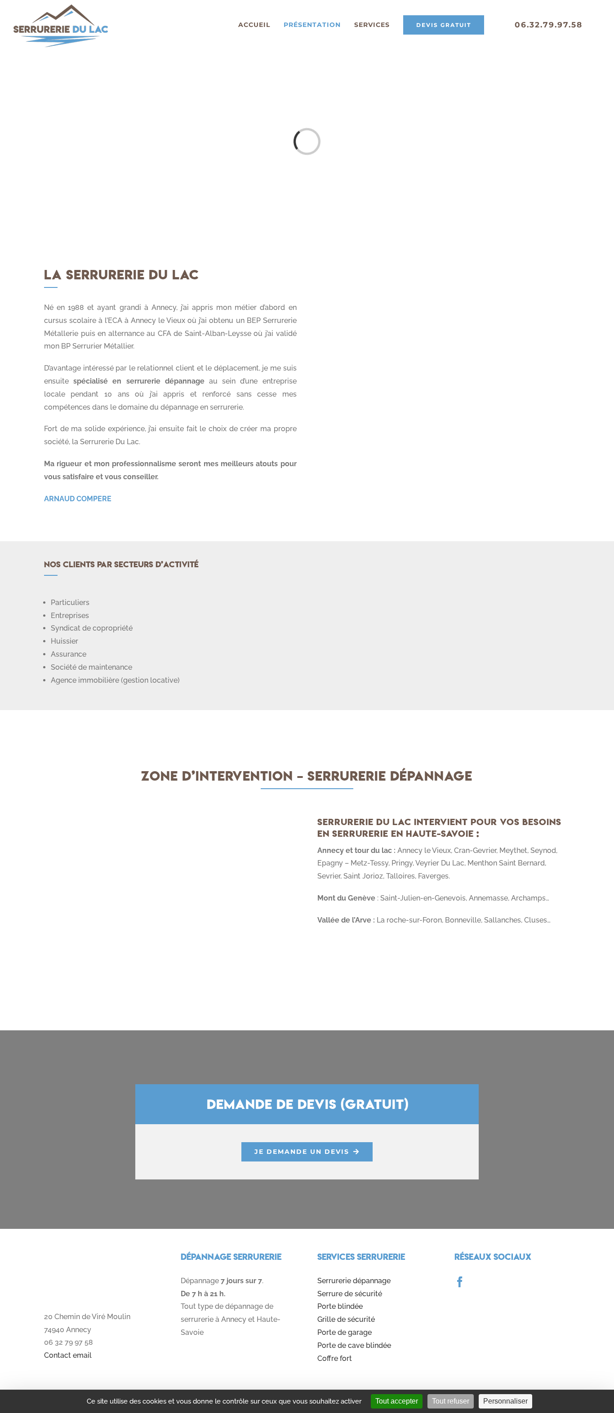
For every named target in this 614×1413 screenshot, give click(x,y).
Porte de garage (344, 1332)
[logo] (102, 1254)
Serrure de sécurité (349, 1293)
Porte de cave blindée (354, 1345)
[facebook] (459, 1281)
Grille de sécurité (346, 1319)
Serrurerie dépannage (354, 1280)
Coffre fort (334, 1358)
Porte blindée (340, 1306)
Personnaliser (505, 1401)
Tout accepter (396, 1401)
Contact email (68, 1355)
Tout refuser (450, 1401)
